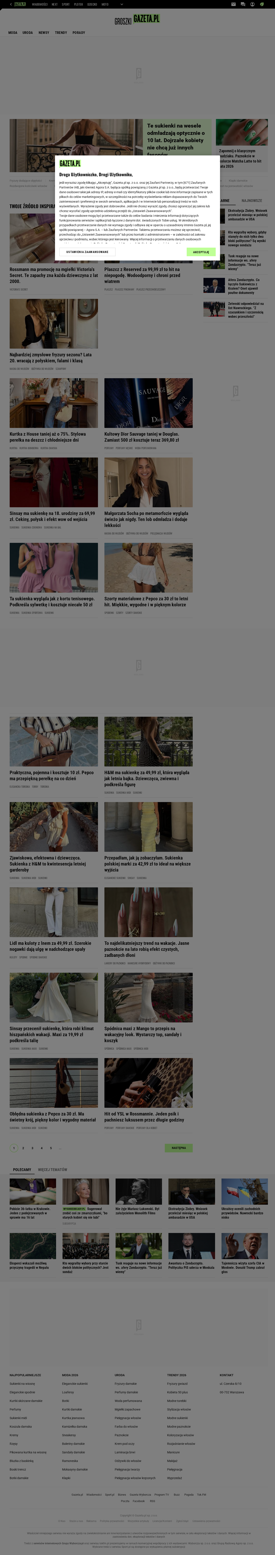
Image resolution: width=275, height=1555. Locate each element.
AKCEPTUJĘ (201, 252)
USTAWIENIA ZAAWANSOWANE (87, 252)
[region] (137, 207)
